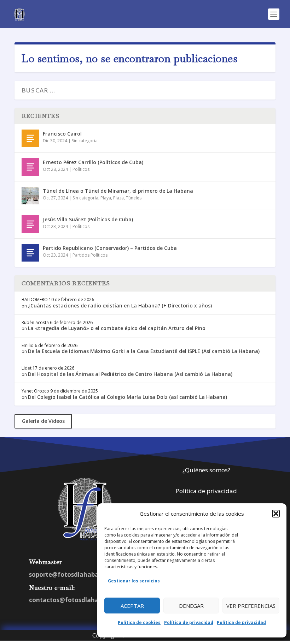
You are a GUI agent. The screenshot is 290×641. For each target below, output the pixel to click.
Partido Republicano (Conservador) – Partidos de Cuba (110, 248)
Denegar (191, 605)
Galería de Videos (43, 421)
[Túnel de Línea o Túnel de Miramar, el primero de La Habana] (30, 195)
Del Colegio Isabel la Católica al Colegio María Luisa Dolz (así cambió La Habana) (127, 397)
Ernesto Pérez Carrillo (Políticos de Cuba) (93, 162)
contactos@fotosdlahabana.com (79, 600)
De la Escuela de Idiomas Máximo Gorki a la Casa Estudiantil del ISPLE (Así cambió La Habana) (144, 351)
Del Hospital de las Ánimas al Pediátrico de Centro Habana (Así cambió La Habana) (130, 374)
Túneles (133, 198)
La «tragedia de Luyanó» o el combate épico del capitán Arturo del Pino (116, 328)
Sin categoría (85, 141)
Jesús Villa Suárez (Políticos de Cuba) (88, 219)
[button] (275, 513)
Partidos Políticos (90, 255)
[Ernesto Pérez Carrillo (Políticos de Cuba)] (30, 167)
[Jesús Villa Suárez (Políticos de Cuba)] (30, 224)
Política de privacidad (188, 622)
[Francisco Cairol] (30, 138)
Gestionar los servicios (134, 581)
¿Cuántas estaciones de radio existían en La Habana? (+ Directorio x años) (120, 305)
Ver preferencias (251, 605)
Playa (105, 198)
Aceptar (132, 605)
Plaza (118, 198)
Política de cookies (139, 622)
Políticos (80, 169)
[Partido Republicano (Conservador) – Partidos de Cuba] (30, 253)
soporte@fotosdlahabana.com (75, 574)
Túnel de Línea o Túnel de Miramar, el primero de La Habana (118, 190)
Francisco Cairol (62, 133)
